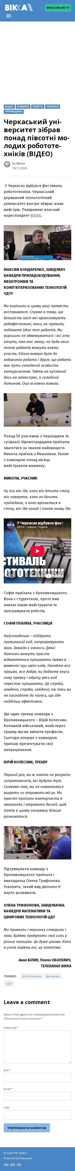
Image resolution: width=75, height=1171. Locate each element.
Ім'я (7, 1070)
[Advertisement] (37, 60)
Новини (23, 106)
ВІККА (36, 215)
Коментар (11, 1027)
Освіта (37, 106)
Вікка (20, 163)
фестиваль (53, 976)
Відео (9, 106)
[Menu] (9, 16)
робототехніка (31, 976)
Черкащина (13, 111)
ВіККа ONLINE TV (58, 8)
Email (8, 1089)
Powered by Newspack (18, 1158)
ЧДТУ (9, 983)
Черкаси (52, 106)
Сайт (7, 1107)
